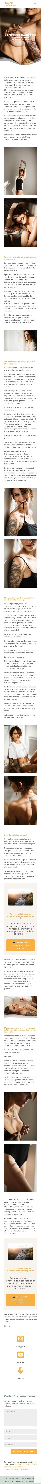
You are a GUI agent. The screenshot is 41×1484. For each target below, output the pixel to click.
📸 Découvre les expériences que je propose (21, 945)
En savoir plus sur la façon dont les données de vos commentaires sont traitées (20, 1467)
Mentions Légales (17, 1481)
